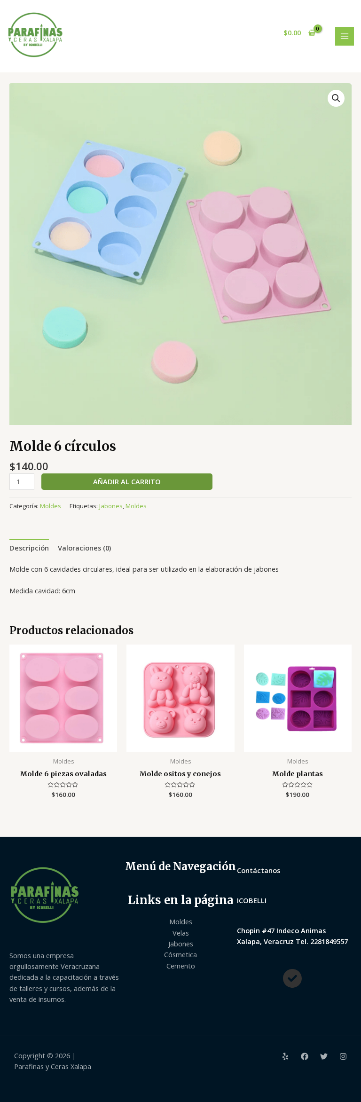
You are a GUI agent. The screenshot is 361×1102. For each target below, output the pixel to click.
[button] (336, 98)
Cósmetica (180, 954)
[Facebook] (304, 1056)
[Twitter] (324, 1056)
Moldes (50, 506)
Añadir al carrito (127, 481)
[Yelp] (285, 1056)
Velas (181, 932)
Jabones (111, 506)
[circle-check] (292, 978)
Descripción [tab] (29, 547)
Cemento (180, 965)
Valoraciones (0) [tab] (84, 547)
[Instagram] (343, 1056)
